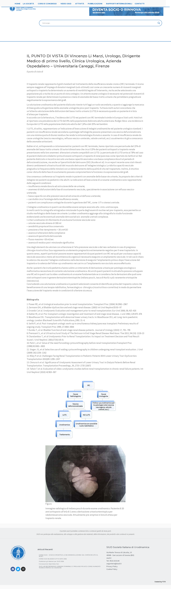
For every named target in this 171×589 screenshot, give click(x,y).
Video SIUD (66, 4)
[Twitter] (18, 569)
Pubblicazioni (95, 4)
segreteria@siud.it (113, 563)
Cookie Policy (111, 569)
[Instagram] (23, 569)
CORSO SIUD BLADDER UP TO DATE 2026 (53, 559)
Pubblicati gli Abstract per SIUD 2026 (51, 561)
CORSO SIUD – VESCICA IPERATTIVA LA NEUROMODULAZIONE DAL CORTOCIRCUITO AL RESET (68, 555)
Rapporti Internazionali (119, 4)
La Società (28, 4)
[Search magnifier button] (159, 23)
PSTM (164, 582)
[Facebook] (13, 569)
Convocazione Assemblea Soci (49, 564)
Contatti (140, 4)
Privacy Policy (112, 566)
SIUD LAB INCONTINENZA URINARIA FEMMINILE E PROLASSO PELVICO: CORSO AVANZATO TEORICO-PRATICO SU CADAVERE (69, 567)
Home (17, 4)
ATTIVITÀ (79, 4)
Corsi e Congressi (47, 4)
